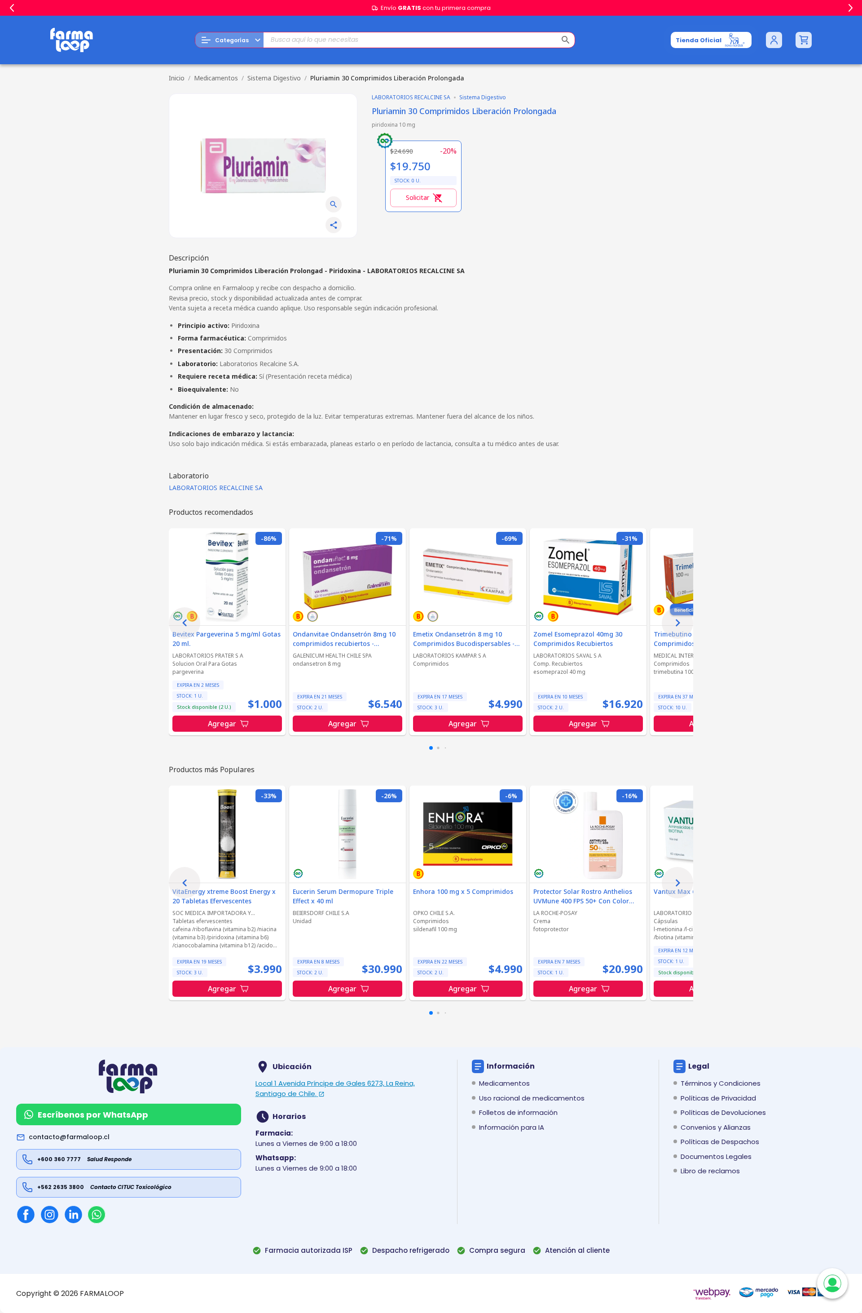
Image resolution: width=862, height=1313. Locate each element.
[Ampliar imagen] (333, 204)
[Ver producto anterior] (184, 623)
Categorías (232, 40)
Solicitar (417, 197)
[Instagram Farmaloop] (49, 1214)
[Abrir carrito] (804, 40)
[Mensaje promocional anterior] (11, 8)
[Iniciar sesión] (774, 40)
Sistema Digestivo (274, 78)
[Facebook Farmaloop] (25, 1214)
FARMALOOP (102, 1293)
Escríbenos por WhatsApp (93, 1114)
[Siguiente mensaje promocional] (850, 8)
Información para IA (511, 1127)
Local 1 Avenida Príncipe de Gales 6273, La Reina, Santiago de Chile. (335, 1088)
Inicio (177, 78)
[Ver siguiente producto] (677, 623)
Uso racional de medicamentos (532, 1098)
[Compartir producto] (333, 225)
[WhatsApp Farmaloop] (97, 1215)
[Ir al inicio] (71, 40)
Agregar (222, 724)
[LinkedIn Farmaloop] (73, 1214)
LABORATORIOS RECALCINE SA (216, 487)
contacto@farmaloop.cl (69, 1136)
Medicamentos (216, 78)
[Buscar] (566, 40)
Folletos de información (518, 1112)
